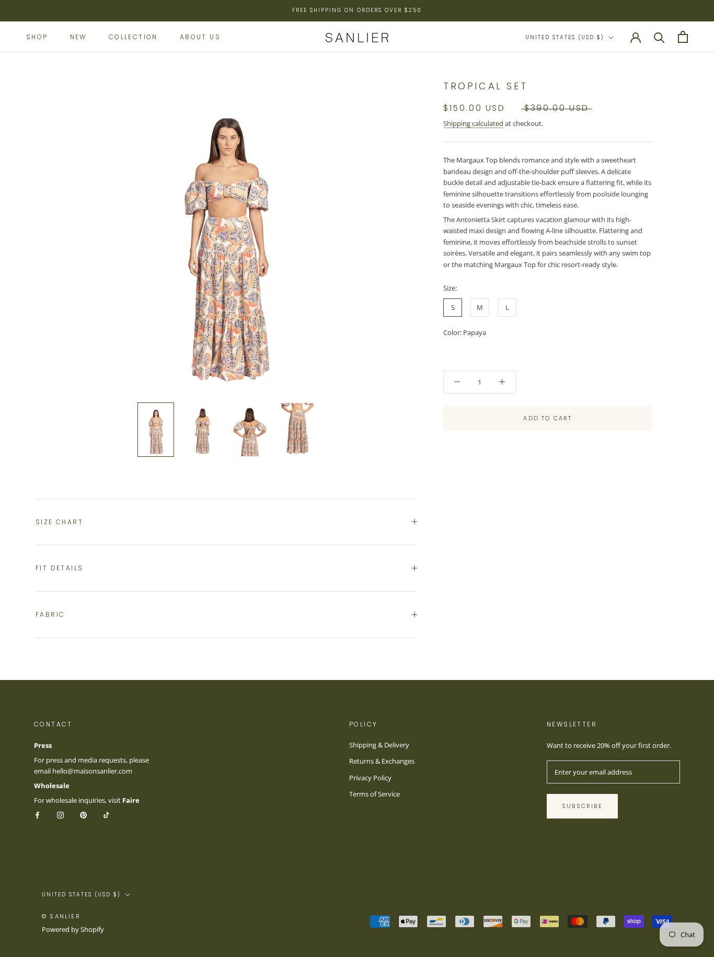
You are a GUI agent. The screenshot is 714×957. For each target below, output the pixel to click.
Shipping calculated (473, 123)
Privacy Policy (370, 777)
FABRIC (50, 614)
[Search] (659, 36)
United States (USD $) (564, 37)
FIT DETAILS (59, 567)
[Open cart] (683, 37)
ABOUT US (200, 36)
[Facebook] (37, 814)
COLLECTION (133, 36)
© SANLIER (61, 916)
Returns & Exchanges (381, 761)
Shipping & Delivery (379, 745)
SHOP (37, 36)
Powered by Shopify (73, 929)
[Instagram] (60, 814)
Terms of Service (374, 794)
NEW (78, 36)
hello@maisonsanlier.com (92, 771)
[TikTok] (106, 814)
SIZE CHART (59, 521)
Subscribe (582, 806)
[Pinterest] (83, 814)
